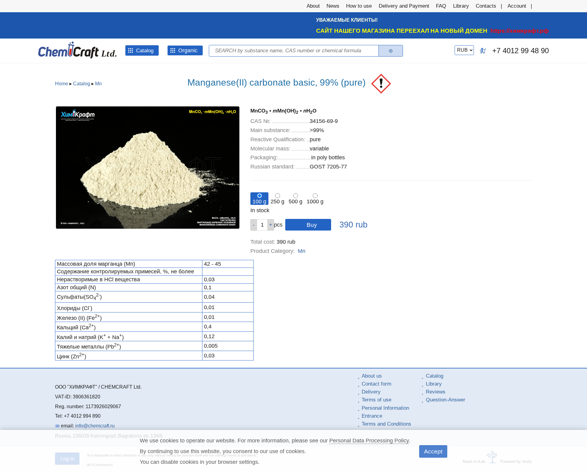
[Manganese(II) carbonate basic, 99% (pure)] (147, 227)
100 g (259, 201)
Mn (98, 83)
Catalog (81, 83)
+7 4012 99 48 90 (520, 50)
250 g (277, 201)
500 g (295, 201)
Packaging (264, 157)
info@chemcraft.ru (95, 425)
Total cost (262, 242)
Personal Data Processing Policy (369, 441)
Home (61, 83)
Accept (433, 451)
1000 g (315, 201)
